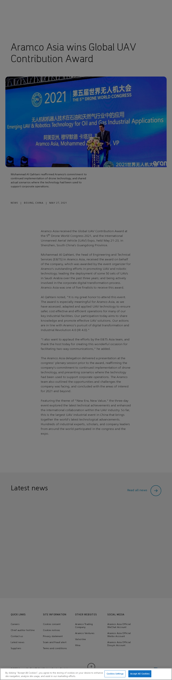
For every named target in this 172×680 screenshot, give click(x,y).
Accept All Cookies (139, 673)
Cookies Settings (115, 673)
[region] (86, 674)
